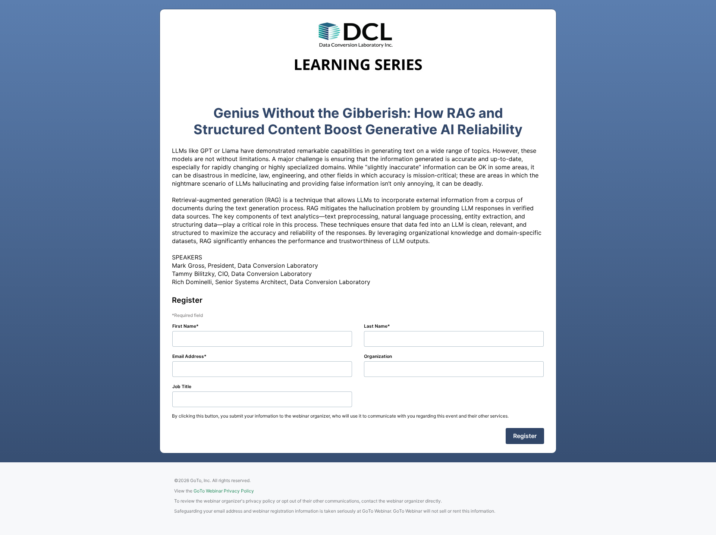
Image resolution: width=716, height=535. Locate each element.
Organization (378, 356)
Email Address (188, 356)
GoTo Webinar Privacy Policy (224, 491)
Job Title (181, 386)
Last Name (375, 326)
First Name (184, 326)
